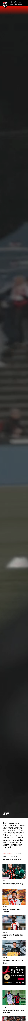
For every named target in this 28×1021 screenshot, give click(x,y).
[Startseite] (5, 3)
